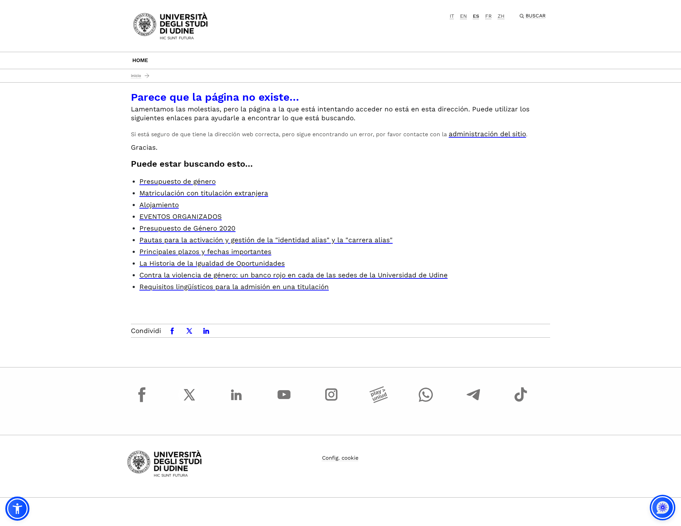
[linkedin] (237, 401)
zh (501, 16)
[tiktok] (521, 401)
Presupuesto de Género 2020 (187, 228)
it (452, 16)
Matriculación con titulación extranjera (203, 193)
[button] (17, 508)
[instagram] (331, 401)
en (463, 16)
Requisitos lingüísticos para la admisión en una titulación (234, 287)
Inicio (136, 75)
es (476, 16)
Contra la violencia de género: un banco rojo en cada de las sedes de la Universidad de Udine (293, 275)
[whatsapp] (426, 401)
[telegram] (474, 401)
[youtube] (284, 401)
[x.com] (189, 401)
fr (488, 16)
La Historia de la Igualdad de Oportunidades (212, 263)
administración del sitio (487, 134)
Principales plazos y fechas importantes (205, 252)
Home (140, 60)
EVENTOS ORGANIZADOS (180, 216)
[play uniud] (379, 401)
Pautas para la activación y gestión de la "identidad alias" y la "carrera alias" (266, 240)
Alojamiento (159, 205)
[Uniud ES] (170, 25)
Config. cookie (340, 458)
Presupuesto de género (177, 181)
